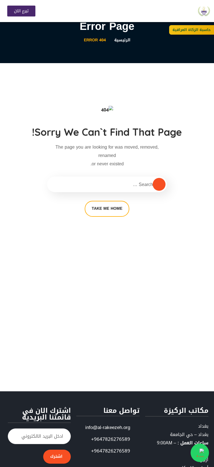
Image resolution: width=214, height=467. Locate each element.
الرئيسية (122, 40)
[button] (124, 11)
